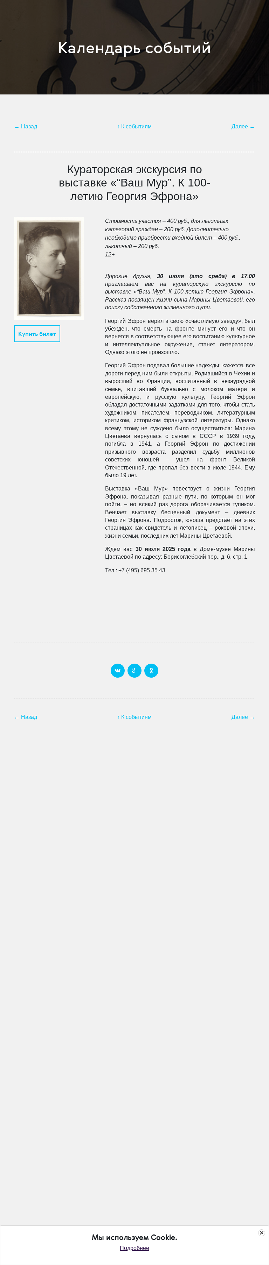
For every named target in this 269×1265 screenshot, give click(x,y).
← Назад (25, 126)
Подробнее (134, 1248)
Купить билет (37, 334)
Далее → (243, 126)
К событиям (136, 126)
